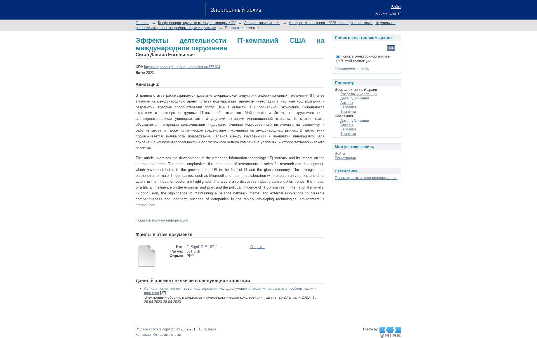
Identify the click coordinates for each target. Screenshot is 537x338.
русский (381, 13)
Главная (142, 23)
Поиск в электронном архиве (365, 56)
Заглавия (348, 107)
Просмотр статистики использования (366, 178)
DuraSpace (207, 329)
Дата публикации (354, 98)
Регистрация (345, 158)
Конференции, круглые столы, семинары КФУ (196, 23)
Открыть (257, 247)
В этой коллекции (356, 61)
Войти (396, 7)
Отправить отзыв (167, 335)
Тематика (348, 112)
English (395, 13)
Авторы (346, 103)
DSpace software (149, 329)
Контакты (143, 335)
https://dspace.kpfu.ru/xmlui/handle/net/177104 (182, 67)
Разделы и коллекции (358, 94)
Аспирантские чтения (262, 23)
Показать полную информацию (162, 220)
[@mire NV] (390, 332)
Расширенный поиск (352, 68)
